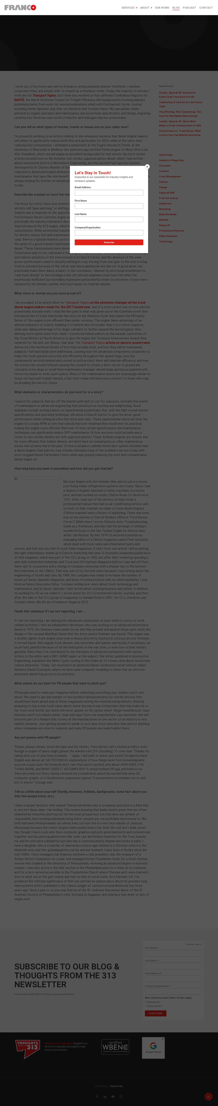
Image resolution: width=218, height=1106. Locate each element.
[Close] (147, 166)
